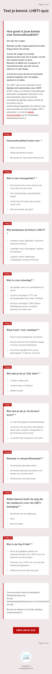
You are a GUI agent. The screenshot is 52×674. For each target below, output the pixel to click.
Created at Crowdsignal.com (26, 667)
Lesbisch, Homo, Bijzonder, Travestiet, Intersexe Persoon (27, 242)
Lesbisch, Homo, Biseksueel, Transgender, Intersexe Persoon (24, 258)
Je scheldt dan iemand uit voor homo (26, 438)
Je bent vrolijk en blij (19, 380)
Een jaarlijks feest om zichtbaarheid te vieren (27, 289)
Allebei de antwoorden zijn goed (24, 570)
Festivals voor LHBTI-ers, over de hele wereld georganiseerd (27, 564)
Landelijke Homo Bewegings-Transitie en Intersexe (26, 250)
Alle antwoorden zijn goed (21, 209)
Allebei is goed (16, 390)
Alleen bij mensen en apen (21, 153)
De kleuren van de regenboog (23, 514)
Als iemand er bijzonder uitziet (23, 465)
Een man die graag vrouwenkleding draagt (25, 195)
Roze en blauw (16, 524)
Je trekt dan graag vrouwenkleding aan (27, 422)
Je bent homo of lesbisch (21, 385)
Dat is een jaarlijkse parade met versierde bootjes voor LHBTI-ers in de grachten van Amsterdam (27, 554)
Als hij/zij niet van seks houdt (23, 478)
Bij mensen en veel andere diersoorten (27, 158)
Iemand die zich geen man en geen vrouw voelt (25, 203)
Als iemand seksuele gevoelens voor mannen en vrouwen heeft (26, 472)
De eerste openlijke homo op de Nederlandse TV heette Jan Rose (25, 351)
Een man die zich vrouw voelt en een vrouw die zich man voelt (26, 187)
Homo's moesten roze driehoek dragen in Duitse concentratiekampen (27, 343)
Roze (12, 519)
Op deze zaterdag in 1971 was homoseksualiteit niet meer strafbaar (26, 297)
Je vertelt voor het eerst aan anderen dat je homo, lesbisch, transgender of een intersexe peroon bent (26, 430)
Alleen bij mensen (17, 148)
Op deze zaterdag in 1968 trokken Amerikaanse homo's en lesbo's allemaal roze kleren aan (25, 306)
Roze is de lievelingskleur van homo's (26, 337)
